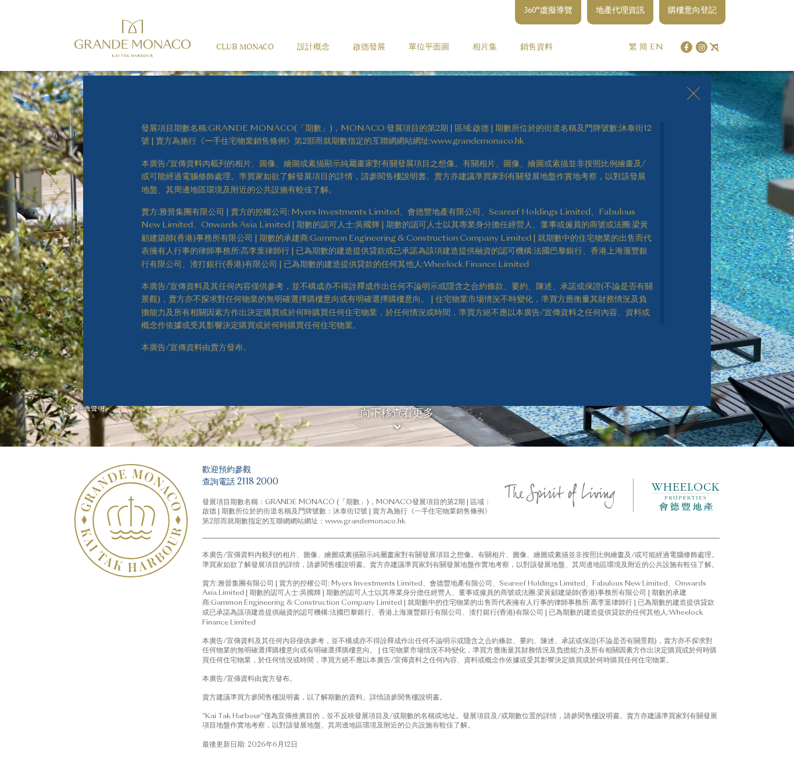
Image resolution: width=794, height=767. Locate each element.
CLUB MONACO (245, 47)
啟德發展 (369, 47)
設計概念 (313, 47)
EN (656, 47)
